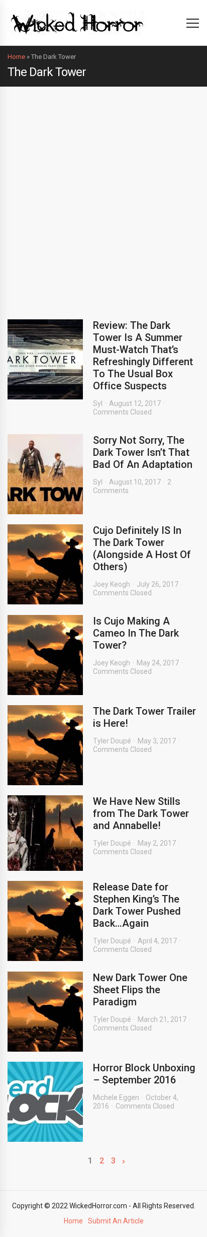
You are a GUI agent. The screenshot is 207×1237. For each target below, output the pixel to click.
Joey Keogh (111, 584)
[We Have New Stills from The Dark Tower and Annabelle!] (45, 833)
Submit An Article (116, 1220)
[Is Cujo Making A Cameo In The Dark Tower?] (45, 655)
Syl (97, 403)
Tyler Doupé (112, 741)
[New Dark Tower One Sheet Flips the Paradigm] (45, 1012)
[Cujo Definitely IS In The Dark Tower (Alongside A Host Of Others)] (45, 564)
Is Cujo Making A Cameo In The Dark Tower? (136, 633)
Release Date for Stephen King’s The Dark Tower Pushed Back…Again (137, 905)
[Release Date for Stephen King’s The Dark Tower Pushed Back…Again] (45, 921)
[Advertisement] (103, 195)
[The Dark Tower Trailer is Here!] (45, 745)
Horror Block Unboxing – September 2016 (144, 1074)
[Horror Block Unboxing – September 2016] (45, 1102)
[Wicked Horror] (77, 22)
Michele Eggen (116, 1097)
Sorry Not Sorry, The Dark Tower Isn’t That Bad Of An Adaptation (142, 452)
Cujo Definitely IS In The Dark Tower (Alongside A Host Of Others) (142, 548)
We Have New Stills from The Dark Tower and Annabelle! (141, 813)
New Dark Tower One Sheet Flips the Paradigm (140, 990)
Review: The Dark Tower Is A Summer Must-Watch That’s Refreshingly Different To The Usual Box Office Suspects (143, 355)
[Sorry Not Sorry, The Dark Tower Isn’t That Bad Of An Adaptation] (45, 474)
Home (16, 56)
